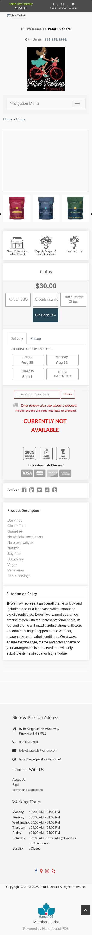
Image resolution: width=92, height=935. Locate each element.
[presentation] (0, 214)
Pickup (35, 338)
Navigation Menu (24, 103)
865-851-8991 (56, 39)
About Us (18, 779)
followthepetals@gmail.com (38, 750)
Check (68, 394)
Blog (15, 784)
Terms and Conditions (27, 790)
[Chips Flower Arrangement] (16, 208)
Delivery (16, 338)
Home (7, 119)
